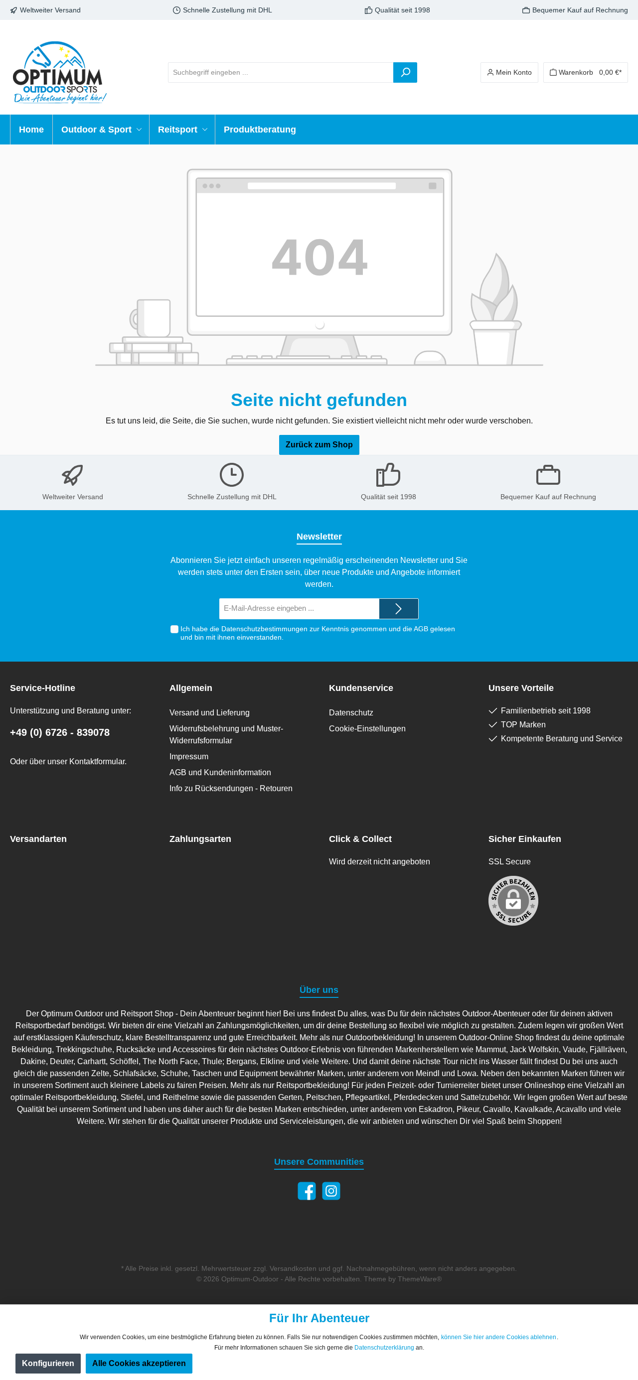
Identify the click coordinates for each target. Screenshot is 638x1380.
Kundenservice (361, 688)
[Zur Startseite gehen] (60, 72)
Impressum (188, 756)
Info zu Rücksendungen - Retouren (231, 788)
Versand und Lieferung (209, 712)
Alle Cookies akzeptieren (139, 1363)
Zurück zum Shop (319, 444)
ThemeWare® (420, 1279)
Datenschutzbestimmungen (264, 629)
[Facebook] (307, 1191)
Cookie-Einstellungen (367, 728)
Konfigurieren (48, 1363)
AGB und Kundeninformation (220, 772)
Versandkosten (293, 1268)
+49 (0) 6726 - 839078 (60, 732)
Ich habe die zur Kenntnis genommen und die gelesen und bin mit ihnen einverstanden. (317, 633)
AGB (421, 629)
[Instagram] (331, 1191)
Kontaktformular (97, 761)
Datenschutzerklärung (384, 1347)
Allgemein (190, 688)
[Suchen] (405, 72)
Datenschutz (351, 712)
